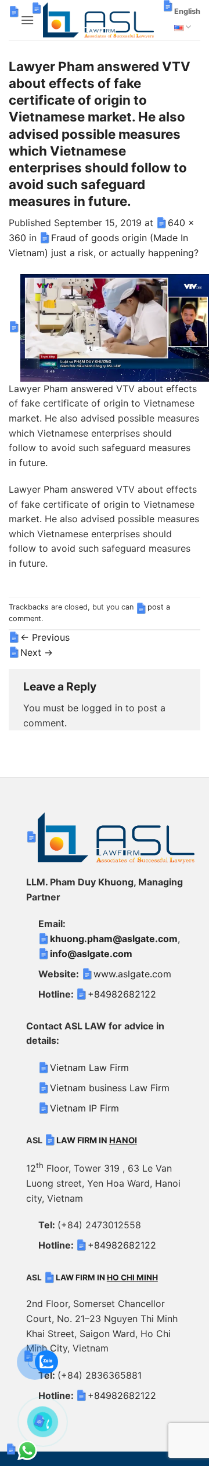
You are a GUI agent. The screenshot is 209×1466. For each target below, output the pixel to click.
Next (36, 652)
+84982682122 (122, 994)
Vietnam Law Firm (89, 1067)
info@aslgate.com (91, 953)
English (187, 11)
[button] (27, 20)
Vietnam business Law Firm (110, 1088)
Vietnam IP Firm (84, 1108)
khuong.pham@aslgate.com (114, 938)
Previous (45, 637)
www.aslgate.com (132, 974)
